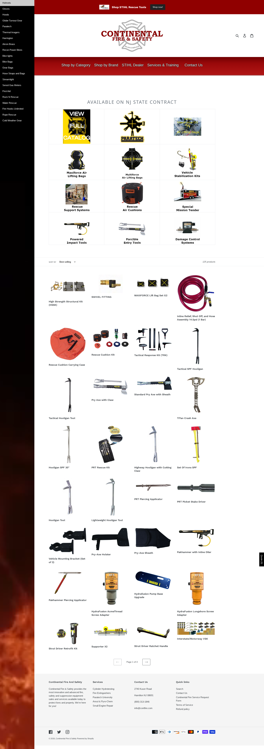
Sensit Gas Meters (11, 85)
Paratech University (102, 697)
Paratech (6, 26)
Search (179, 689)
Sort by (52, 262)
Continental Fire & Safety (66, 739)
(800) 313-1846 (141, 701)
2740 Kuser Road (143, 689)
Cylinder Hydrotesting (103, 689)
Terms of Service (184, 705)
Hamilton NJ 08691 (143, 695)
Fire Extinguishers (102, 693)
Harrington (7, 38)
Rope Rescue (9, 114)
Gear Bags (7, 67)
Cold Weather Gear (12, 120)
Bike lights (7, 56)
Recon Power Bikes (12, 50)
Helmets (6, 3)
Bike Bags (7, 61)
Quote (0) (261, 559)
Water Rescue (9, 103)
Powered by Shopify (85, 739)
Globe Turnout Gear (12, 20)
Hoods (5, 14)
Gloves (6, 8)
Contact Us (181, 693)
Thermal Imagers (11, 32)
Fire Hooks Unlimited (12, 108)
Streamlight (8, 79)
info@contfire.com (143, 708)
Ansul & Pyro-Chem (103, 701)
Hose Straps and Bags (13, 73)
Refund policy (183, 709)
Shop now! (158, 7)
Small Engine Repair (103, 705)
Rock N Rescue (10, 97)
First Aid (6, 91)
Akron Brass (8, 44)
